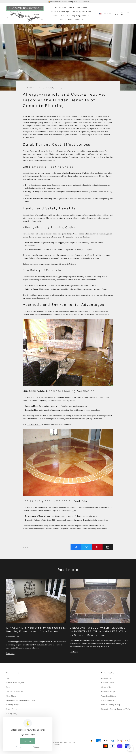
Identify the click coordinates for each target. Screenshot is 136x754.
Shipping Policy (12, 705)
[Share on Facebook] (76, 547)
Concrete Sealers (107, 683)
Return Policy (11, 709)
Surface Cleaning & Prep (110, 705)
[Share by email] (108, 547)
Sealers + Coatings (60, 12)
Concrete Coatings (108, 692)
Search (8, 678)
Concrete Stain (13, 637)
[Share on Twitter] (86, 547)
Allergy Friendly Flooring (51, 88)
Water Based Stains (108, 696)
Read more (10, 653)
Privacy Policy (11, 714)
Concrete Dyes (106, 687)
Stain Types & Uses (78, 8)
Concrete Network (69, 264)
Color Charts (11, 696)
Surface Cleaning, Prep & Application (71, 16)
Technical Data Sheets (14, 692)
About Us (79, 20)
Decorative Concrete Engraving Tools (20, 700)
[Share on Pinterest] (97, 547)
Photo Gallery (65, 20)
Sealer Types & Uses (81, 12)
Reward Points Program (15, 683)
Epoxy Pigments (107, 700)
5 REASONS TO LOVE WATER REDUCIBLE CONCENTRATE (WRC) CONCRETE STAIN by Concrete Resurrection (98, 631)
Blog (8, 687)
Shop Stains (60, 8)
